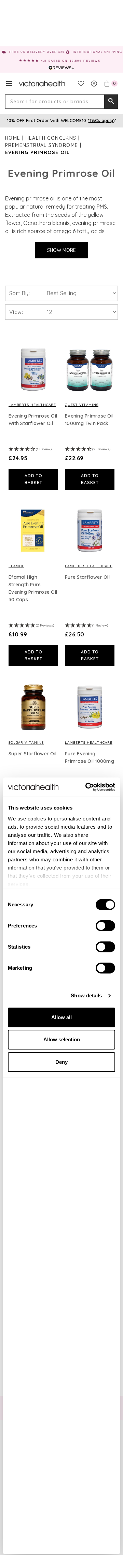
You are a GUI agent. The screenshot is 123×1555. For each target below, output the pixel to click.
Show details (86, 995)
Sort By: (19, 293)
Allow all (61, 1017)
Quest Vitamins (81, 405)
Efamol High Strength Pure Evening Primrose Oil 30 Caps (33, 588)
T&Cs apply (101, 120)
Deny (61, 1062)
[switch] (105, 925)
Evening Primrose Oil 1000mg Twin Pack (89, 419)
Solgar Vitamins (26, 742)
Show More (61, 250)
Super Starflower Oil (32, 754)
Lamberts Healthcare (32, 405)
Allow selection (61, 1039)
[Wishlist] (81, 83)
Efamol (16, 566)
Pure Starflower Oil (87, 577)
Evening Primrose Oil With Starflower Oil (33, 419)
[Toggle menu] (9, 83)
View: (16, 311)
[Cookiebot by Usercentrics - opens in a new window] (86, 787)
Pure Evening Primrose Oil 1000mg (89, 757)
